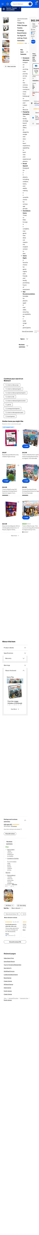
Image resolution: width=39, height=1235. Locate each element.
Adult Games (7, 987)
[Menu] (3, 3)
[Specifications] (25, 653)
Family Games (8, 991)
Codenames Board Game (11, 974)
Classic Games (8, 981)
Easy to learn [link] (10, 849)
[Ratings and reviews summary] (25, 819)
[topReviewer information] (14, 935)
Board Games (7, 978)
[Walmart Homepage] (7, 3)
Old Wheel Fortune (9, 971)
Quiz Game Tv (7, 968)
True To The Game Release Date (12, 964)
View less (14, 884)
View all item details (27, 331)
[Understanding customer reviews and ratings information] (21, 829)
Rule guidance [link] (11, 875)
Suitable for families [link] (13, 858)
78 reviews (14, 826)
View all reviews (10, 833)
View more (14, 535)
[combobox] (22, 3)
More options (35, 92)
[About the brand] (23, 670)
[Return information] (32, 38)
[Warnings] (25, 665)
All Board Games (8, 984)
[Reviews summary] (28, 43)
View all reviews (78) (15, 942)
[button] (22, 52)
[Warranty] (23, 658)
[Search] (30, 3)
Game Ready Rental (9, 961)
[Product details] (25, 647)
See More (14, 709)
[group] (25, 43)
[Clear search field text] (28, 3)
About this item (8, 641)
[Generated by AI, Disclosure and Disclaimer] (11, 886)
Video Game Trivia (9, 958)
